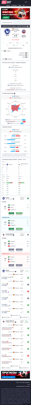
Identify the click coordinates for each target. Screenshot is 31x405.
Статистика (14, 5)
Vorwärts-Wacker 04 (17, 98)
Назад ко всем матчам (7, 22)
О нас (28, 384)
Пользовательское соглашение (23, 386)
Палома (17, 96)
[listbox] (27, 2)
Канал (20, 5)
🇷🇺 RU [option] (26, 2)
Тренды (8, 5)
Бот (24, 5)
